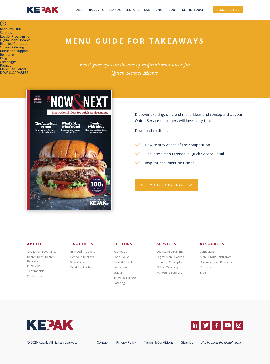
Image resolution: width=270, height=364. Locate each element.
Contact (102, 342)
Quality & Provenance (42, 251)
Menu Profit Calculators (216, 257)
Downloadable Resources (217, 262)
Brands (115, 10)
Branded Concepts (13, 43)
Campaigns (153, 10)
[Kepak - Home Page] (56, 325)
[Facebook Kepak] (216, 325)
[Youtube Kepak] (227, 325)
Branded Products (82, 251)
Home (78, 10)
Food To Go (121, 257)
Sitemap (187, 342)
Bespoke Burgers (82, 257)
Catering (119, 283)
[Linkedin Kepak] (195, 325)
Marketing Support (169, 272)
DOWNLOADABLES (14, 72)
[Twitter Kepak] (205, 325)
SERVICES (166, 244)
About (172, 10)
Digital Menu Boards (15, 40)
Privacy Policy (126, 342)
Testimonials (35, 271)
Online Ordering (12, 47)
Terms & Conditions (158, 342)
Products (95, 10)
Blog (3, 58)
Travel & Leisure (124, 278)
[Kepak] (43, 18)
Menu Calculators (13, 69)
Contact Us (34, 276)
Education (120, 267)
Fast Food (120, 251)
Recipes (5, 65)
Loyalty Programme (14, 36)
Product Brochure (82, 267)
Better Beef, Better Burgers (40, 258)
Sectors (132, 10)
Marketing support (14, 51)
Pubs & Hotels (123, 262)
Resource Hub (228, 10)
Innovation (34, 265)
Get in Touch (193, 10)
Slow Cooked (79, 262)
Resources (7, 54)
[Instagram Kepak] (238, 325)
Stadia (117, 272)
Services (6, 32)
